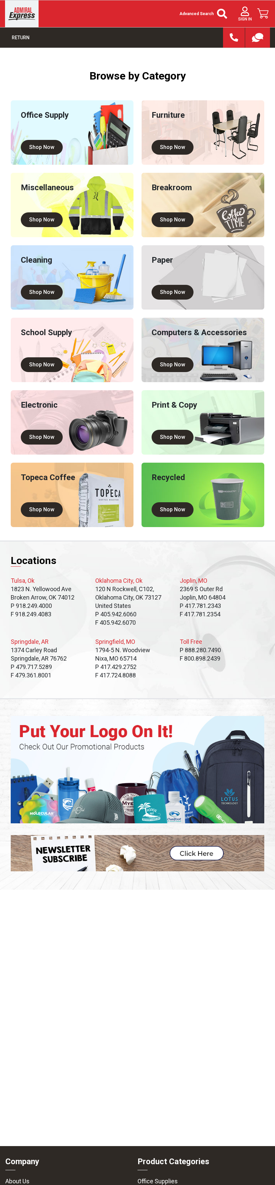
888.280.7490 (234, 38)
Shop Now (41, 147)
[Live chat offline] (257, 38)
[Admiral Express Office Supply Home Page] (22, 13)
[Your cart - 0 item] (263, 13)
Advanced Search (196, 13)
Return (21, 37)
